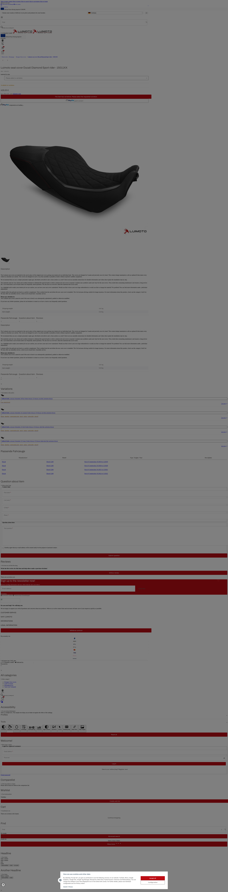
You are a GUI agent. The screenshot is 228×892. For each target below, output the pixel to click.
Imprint (65, 886)
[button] (3, 885)
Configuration (152, 882)
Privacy (71, 886)
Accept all (152, 878)
